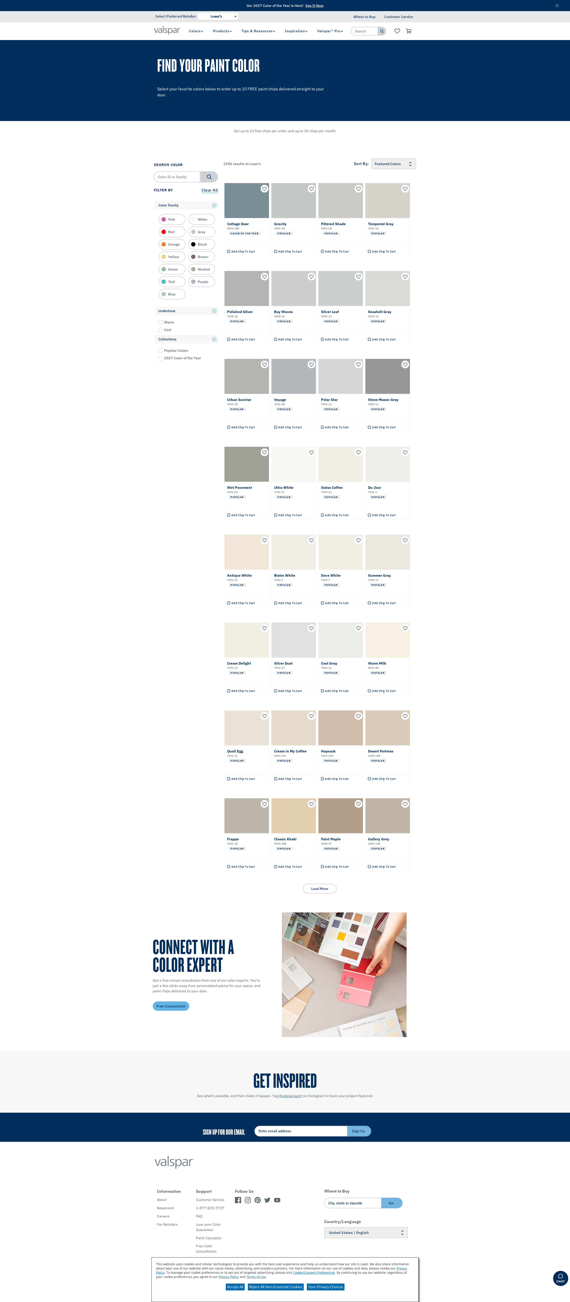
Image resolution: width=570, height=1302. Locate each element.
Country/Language (342, 1221)
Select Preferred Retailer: (176, 16)
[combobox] (364, 31)
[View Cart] (409, 31)
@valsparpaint (290, 1096)
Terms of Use (256, 1277)
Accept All (235, 1286)
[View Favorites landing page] (397, 31)
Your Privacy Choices (325, 1286)
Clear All (210, 190)
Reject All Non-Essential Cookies (275, 1286)
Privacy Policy (229, 1277)
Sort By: (361, 163)
